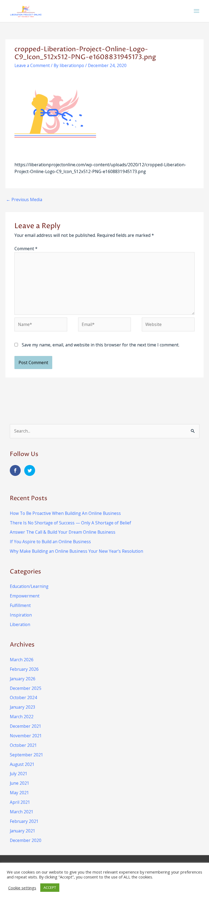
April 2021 (20, 802)
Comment (26, 249)
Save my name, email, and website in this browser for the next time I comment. (100, 345)
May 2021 (19, 793)
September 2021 (26, 755)
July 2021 (18, 774)
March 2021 (21, 812)
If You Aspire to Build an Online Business (50, 542)
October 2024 (23, 697)
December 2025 (25, 688)
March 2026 (21, 660)
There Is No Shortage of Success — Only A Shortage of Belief (70, 523)
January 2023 (22, 707)
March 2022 (21, 717)
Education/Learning (29, 586)
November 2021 (26, 736)
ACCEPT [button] (50, 887)
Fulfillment (20, 605)
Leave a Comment (32, 65)
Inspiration (21, 615)
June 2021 (19, 783)
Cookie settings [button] (22, 887)
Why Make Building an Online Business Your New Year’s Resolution (76, 551)
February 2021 (24, 821)
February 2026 (24, 669)
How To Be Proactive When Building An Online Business (65, 513)
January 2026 (22, 679)
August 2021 (22, 764)
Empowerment (24, 596)
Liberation (20, 624)
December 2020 (25, 840)
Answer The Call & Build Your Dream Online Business (62, 532)
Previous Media (24, 200)
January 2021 (22, 831)
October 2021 (23, 745)
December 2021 (25, 726)
